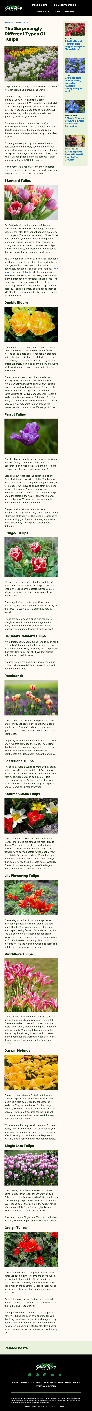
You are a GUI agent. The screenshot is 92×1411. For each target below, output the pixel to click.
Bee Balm (68, 38)
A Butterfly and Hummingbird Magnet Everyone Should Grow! (75, 45)
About (15, 1382)
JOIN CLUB (69, 12)
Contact (24, 1382)
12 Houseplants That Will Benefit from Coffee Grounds (74, 155)
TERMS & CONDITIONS (46, 1386)
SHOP (57, 12)
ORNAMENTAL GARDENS (65, 5)
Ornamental (9, 22)
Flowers (68, 75)
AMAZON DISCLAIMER (53, 1382)
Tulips (26, 22)
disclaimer (36, 1382)
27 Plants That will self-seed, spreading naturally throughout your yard (74, 84)
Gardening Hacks (71, 149)
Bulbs (19, 22)
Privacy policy (72, 1382)
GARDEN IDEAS (43, 12)
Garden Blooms (71, 115)
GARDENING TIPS (39, 5)
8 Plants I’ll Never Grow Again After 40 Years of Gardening (74, 122)
